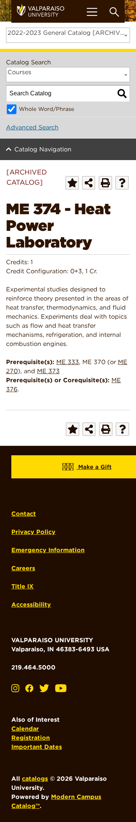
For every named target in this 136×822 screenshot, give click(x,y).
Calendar (25, 728)
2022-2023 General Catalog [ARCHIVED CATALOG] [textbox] (69, 32)
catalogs (35, 778)
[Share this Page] (88, 182)
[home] (43, 11)
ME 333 (67, 362)
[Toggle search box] (114, 12)
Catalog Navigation (42, 149)
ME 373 (48, 371)
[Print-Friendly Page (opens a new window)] (105, 183)
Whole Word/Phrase (46, 109)
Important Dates (36, 746)
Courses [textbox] (19, 72)
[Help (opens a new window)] (122, 183)
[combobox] (68, 35)
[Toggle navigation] (92, 12)
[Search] (122, 93)
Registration (30, 737)
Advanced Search (32, 127)
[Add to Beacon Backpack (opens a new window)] (72, 183)
